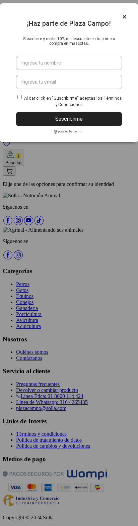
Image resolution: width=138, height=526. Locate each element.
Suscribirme (69, 119)
